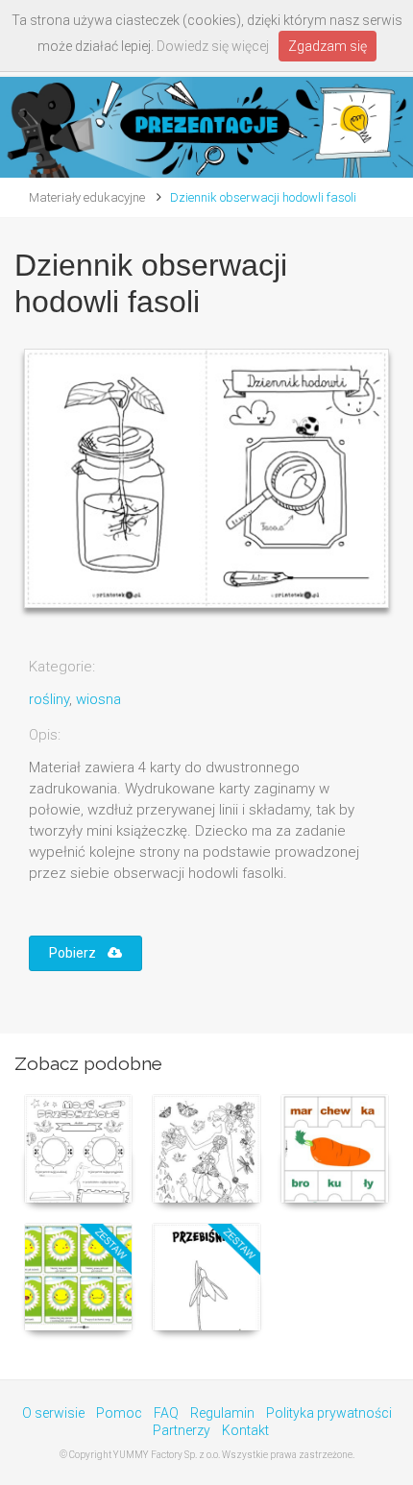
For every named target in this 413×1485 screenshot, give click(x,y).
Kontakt (245, 1430)
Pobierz (78, 953)
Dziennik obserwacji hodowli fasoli (263, 197)
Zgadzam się (327, 46)
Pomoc (119, 1413)
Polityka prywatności (329, 1413)
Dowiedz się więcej (213, 46)
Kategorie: (62, 666)
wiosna (98, 699)
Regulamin (222, 1413)
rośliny (49, 699)
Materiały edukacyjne (87, 197)
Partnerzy (181, 1430)
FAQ (166, 1413)
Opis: (45, 734)
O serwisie (53, 1413)
